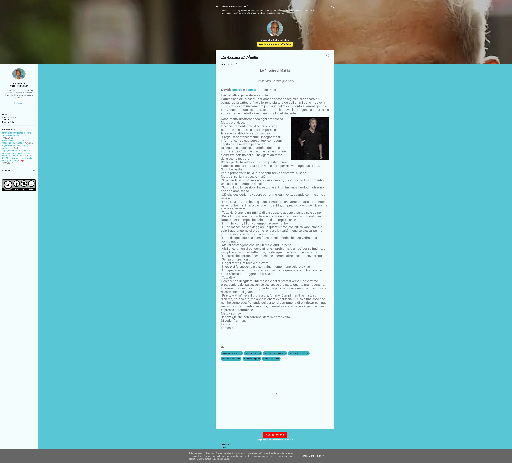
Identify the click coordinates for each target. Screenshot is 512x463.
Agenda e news (9, 117)
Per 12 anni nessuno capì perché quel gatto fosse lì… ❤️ (17, 159)
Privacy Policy (8, 122)
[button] (327, 56)
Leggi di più (18, 103)
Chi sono (225, 445)
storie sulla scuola (271, 358)
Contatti (5, 119)
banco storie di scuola (232, 353)
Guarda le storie (275, 434)
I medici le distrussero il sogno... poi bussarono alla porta (17, 134)
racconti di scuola (253, 353)
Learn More (307, 456)
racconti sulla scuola (231, 358)
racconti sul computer (298, 353)
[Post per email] (222, 348)
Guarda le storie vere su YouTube (275, 44)
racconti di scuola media (275, 353)
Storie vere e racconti (235, 6)
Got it (320, 456)
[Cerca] (332, 7)
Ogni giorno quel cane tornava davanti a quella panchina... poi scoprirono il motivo (16, 153)
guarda (237, 90)
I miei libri (225, 447)
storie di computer (252, 358)
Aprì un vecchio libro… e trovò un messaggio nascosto (17, 141)
